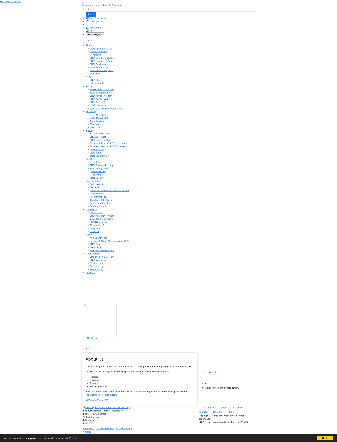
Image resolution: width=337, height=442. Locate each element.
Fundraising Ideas (99, 168)
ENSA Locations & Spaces (102, 61)
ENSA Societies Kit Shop (101, 165)
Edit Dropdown (95, 21)
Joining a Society (98, 171)
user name (94, 27)
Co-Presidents (97, 184)
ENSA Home (92, 338)
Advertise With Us (105, 428)
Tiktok (230, 411)
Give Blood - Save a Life (101, 218)
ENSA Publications (99, 64)
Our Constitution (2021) (101, 70)
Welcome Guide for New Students (107, 108)
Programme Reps (99, 196)
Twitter (223, 407)
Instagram (238, 407)
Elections (94, 187)
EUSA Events (96, 244)
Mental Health (97, 127)
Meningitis (95, 124)
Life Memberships (99, 67)
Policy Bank (95, 152)
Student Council (98, 206)
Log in (89, 30)
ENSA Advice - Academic (102, 95)
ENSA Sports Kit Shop (100, 140)
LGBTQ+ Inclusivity (99, 222)
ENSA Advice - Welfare (101, 98)
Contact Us (95, 54)
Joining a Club (97, 149)
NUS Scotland (97, 193)
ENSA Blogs (95, 80)
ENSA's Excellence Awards (103, 215)
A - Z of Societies (98, 162)
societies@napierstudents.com (101, 394)
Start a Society (97, 177)
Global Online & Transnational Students (109, 190)
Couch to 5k (96, 212)
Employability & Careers (102, 256)
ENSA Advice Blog (98, 102)
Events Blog (96, 247)
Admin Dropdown (97, 18)
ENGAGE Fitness (98, 136)
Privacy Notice (123, 428)
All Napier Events (98, 237)
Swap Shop (95, 228)
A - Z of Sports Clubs (100, 133)
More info (73, 438)
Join (88, 348)
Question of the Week (101, 200)
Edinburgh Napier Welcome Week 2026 (109, 241)
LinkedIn (217, 411)
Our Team (95, 73)
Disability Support (99, 117)
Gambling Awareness (100, 121)
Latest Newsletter (99, 83)
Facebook (209, 407)
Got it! (325, 438)
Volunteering (96, 269)
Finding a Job (96, 263)
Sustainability (96, 266)
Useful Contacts (98, 105)
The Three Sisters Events (102, 250)
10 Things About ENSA (101, 48)
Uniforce (94, 231)
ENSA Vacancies (98, 259)
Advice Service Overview (102, 89)
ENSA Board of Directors (102, 57)
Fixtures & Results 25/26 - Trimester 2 (108, 146)
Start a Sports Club (99, 155)
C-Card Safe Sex (98, 114)
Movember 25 (97, 225)
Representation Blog (100, 203)
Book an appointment (101, 92)
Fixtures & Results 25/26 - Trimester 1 (108, 143)
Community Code (98, 51)
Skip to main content (10, 1)
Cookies (87, 431)
